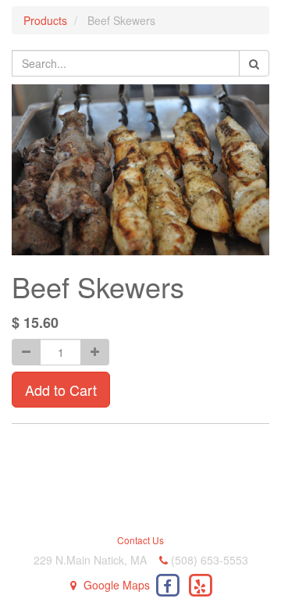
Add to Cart (61, 389)
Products (45, 20)
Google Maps (117, 585)
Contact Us (140, 540)
